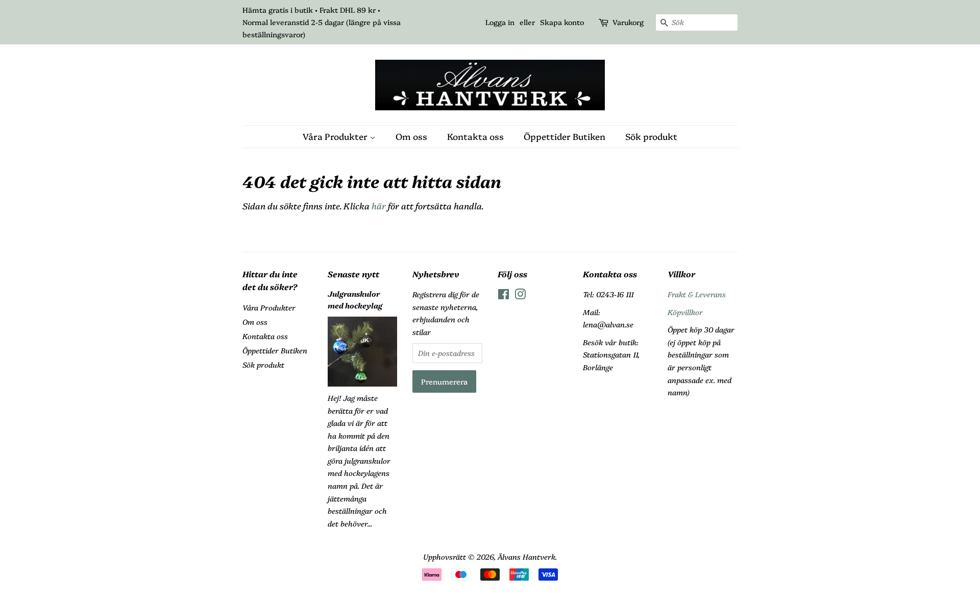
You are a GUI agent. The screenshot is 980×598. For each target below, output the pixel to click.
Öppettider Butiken (564, 136)
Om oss (411, 136)
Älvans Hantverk (526, 557)
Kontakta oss (475, 136)
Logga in (499, 22)
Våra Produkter (336, 136)
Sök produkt (651, 136)
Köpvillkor (685, 312)
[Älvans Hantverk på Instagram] (520, 296)
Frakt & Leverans (697, 294)
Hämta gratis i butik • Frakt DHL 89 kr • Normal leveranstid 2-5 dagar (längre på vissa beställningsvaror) (321, 22)
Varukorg (628, 22)
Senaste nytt (353, 273)
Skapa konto (562, 22)
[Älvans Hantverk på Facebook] (503, 296)
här (379, 205)
